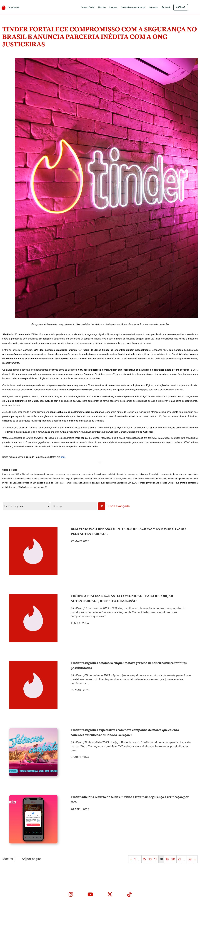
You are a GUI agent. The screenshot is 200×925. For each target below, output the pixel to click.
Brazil (167, 7)
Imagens (113, 7)
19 (167, 859)
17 (155, 859)
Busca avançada (118, 506)
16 (150, 859)
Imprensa (153, 7)
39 (190, 859)
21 (179, 859)
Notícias (102, 7)
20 (173, 859)
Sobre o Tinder (87, 7)
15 (144, 859)
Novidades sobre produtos (133, 7)
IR (101, 506)
